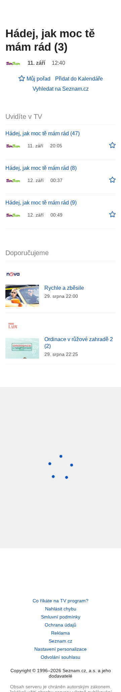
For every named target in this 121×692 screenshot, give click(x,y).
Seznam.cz (60, 641)
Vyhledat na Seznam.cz (61, 89)
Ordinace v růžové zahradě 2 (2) (78, 342)
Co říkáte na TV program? (60, 600)
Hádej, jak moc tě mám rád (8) (41, 168)
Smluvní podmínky (60, 616)
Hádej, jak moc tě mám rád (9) (41, 202)
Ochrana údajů (60, 625)
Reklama (60, 633)
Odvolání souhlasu (60, 657)
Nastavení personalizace (60, 649)
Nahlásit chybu (60, 608)
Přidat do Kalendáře (79, 79)
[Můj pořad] (112, 145)
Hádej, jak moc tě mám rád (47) (42, 133)
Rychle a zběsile (64, 288)
